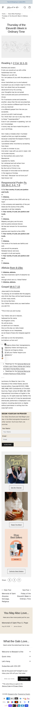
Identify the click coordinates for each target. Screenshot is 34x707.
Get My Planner (16, 488)
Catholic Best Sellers (16, 571)
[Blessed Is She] (13, 7)
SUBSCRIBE (7, 444)
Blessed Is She (12, 694)
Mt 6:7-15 (15, 286)
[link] (10, 580)
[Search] (25, 7)
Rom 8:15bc (16, 267)
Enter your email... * (9, 679)
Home (3, 14)
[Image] (16, 469)
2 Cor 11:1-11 (20, 63)
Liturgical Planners (15, 2)
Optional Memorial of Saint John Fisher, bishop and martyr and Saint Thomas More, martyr (16, 366)
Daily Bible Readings (14, 14)
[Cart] (29, 7)
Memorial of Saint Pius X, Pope (15, 623)
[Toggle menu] (3, 7)
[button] (2, 353)
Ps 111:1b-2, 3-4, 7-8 (14, 184)
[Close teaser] (5, 344)
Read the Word (16, 525)
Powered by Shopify (24, 694)
